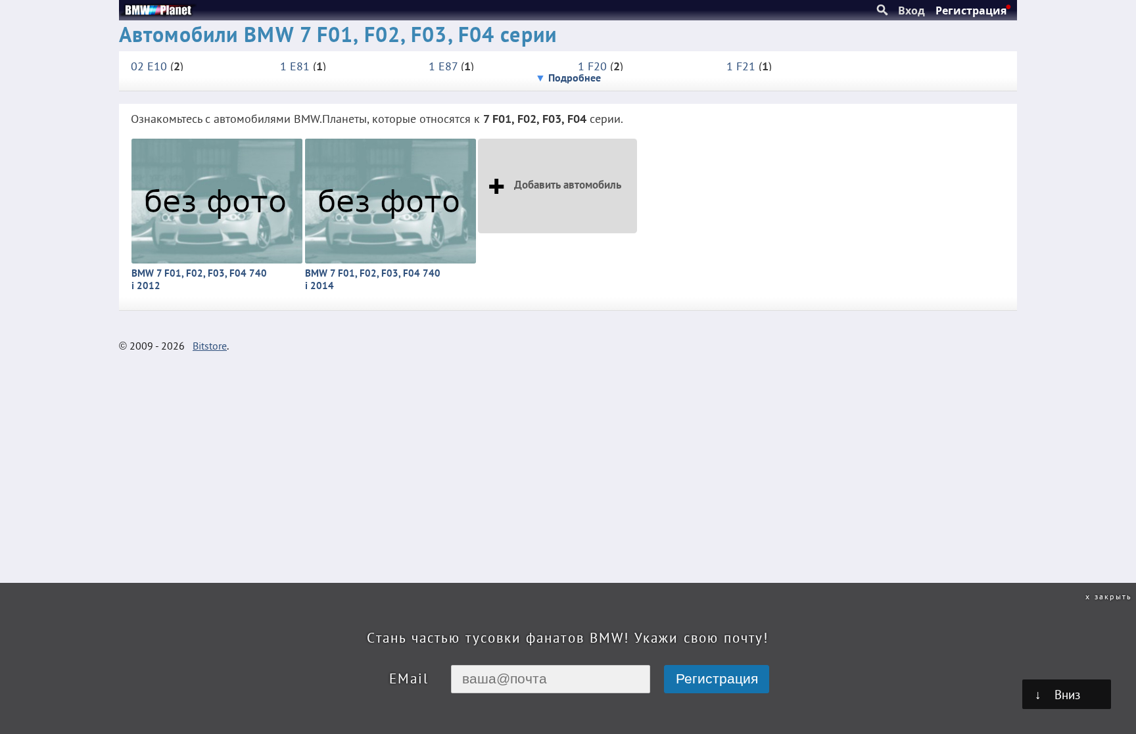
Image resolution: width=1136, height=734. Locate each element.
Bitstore (210, 345)
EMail (409, 678)
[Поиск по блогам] (882, 10)
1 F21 (740, 66)
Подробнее (574, 77)
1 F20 (592, 66)
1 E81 (295, 66)
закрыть (1113, 596)
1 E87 (443, 66)
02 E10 (149, 66)
